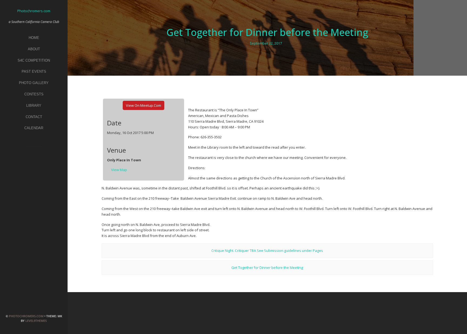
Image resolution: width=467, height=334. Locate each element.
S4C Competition (34, 60)
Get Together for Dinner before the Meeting (267, 32)
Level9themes (36, 321)
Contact (34, 117)
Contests (34, 94)
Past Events (34, 71)
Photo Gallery (34, 83)
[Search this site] (34, 154)
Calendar (33, 128)
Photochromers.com (26, 316)
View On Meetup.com (143, 105)
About (34, 49)
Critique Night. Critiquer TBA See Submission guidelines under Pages (267, 250)
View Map (119, 169)
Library (33, 105)
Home (34, 38)
